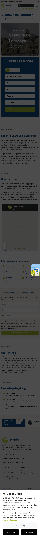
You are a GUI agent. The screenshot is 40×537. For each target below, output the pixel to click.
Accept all (29, 532)
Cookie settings (20, 526)
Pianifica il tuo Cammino (35, 267)
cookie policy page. (10, 520)
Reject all (11, 532)
